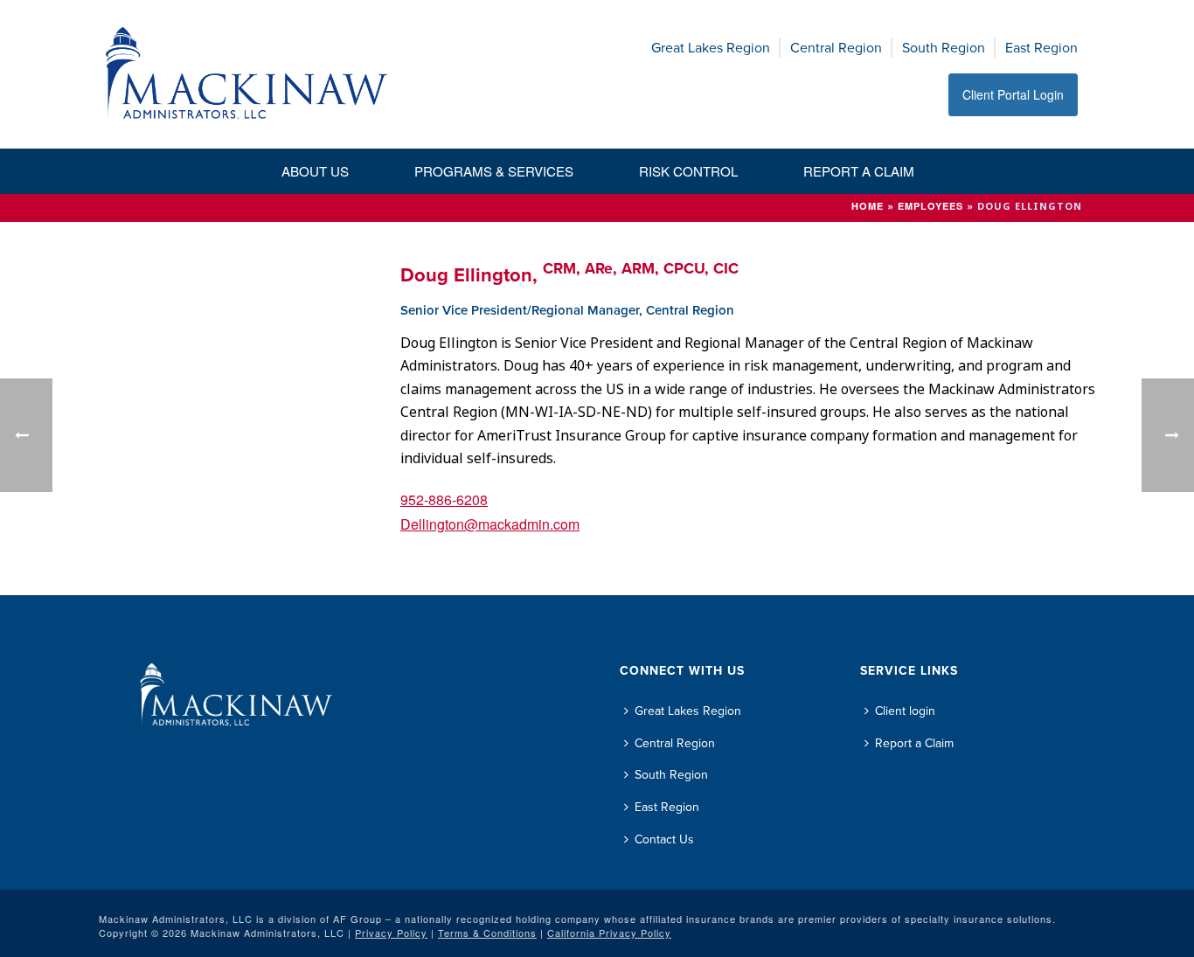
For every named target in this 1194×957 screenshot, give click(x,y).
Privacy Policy (391, 933)
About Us (315, 171)
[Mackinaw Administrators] (247, 74)
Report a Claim (858, 171)
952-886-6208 (444, 499)
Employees (930, 205)
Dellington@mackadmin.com (490, 524)
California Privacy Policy (609, 933)
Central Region (836, 48)
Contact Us (664, 839)
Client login (905, 711)
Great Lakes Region (710, 48)
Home (867, 205)
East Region (1041, 48)
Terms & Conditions (487, 933)
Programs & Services (493, 171)
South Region (943, 48)
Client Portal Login (1013, 94)
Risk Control (688, 171)
